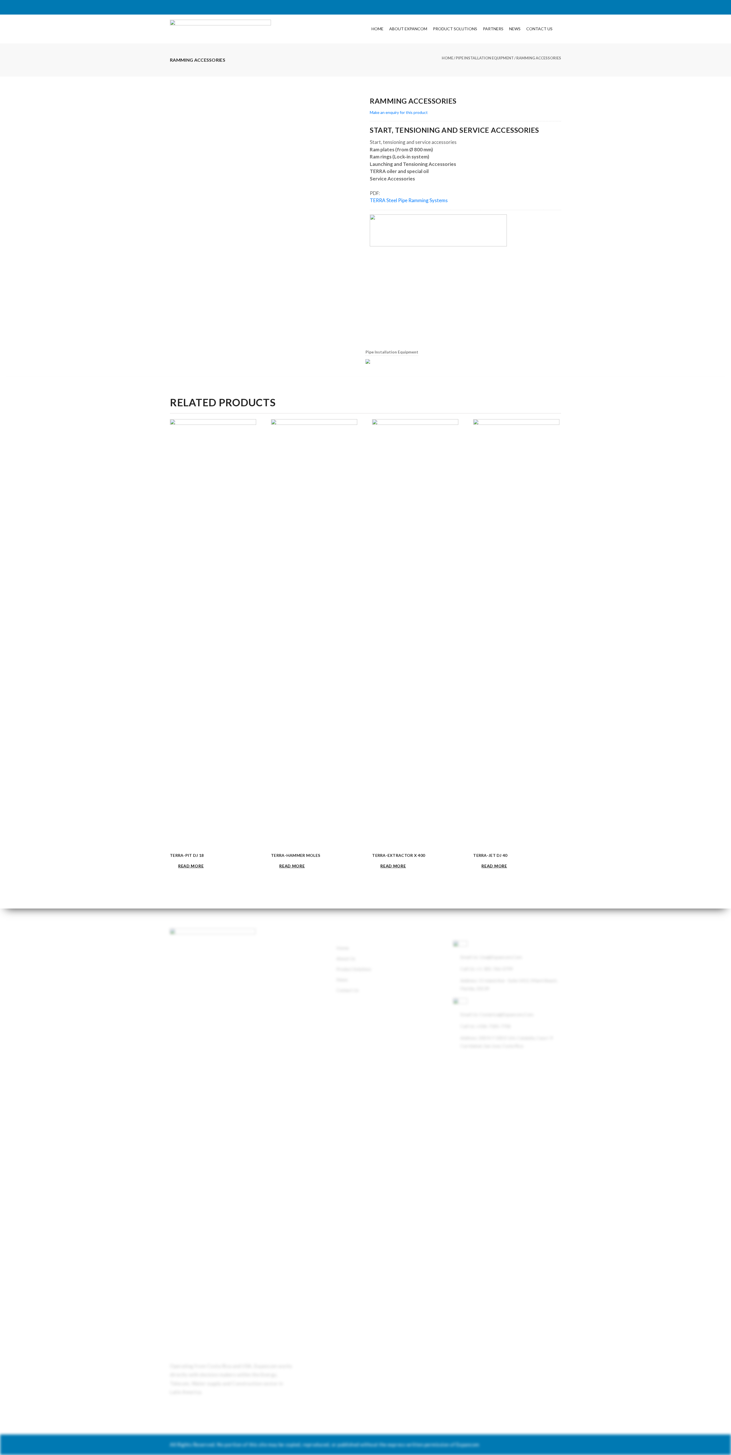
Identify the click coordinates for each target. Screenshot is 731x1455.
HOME (377, 28)
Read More (191, 865)
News (342, 979)
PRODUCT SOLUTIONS (455, 28)
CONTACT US (539, 28)
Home (447, 58)
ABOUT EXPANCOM (408, 28)
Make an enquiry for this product (399, 112)
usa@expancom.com (500, 957)
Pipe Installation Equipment (485, 58)
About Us (345, 958)
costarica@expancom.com (506, 1014)
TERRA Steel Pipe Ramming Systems (409, 200)
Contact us (347, 990)
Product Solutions (353, 969)
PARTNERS (493, 28)
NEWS (515, 28)
